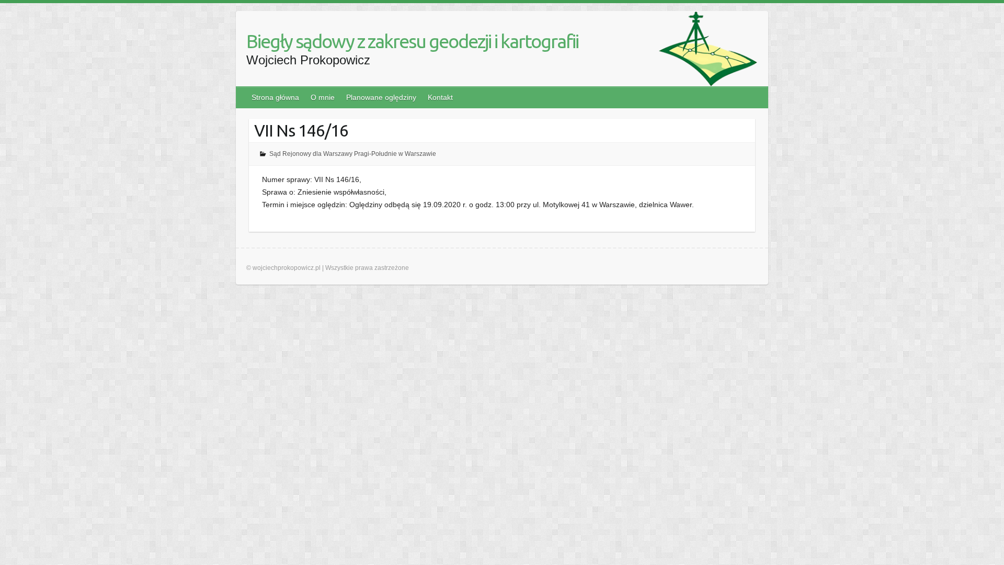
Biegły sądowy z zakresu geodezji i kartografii (412, 41)
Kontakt (440, 97)
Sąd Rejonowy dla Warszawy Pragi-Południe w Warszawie (352, 153)
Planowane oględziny (381, 97)
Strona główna (275, 97)
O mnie (323, 97)
